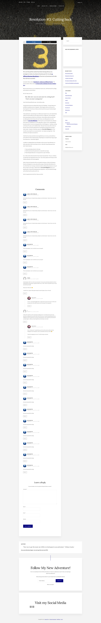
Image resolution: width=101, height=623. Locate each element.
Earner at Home (39, 23)
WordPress (58, 619)
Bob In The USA (27, 2)
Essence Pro (47, 619)
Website (24, 519)
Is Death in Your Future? (69, 78)
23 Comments (62, 23)
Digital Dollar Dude (68, 95)
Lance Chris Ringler (32, 206)
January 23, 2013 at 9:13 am (32, 245)
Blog (66, 93)
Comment (25, 489)
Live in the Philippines (32, 120)
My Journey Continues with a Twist (71, 80)
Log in (62, 619)
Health (66, 100)
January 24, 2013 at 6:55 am (32, 311)
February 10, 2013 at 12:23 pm (33, 466)
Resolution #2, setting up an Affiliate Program (43, 81)
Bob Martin (30, 244)
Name (24, 506)
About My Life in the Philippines (72, 124)
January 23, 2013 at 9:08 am (33, 207)
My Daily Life (67, 107)
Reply (25, 202)
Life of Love (67, 102)
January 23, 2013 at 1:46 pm (37, 298)
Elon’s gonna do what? (69, 73)
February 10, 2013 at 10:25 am (33, 354)
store (66, 112)
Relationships (67, 110)
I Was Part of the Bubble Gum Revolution (72, 83)
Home (66, 120)
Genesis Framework (53, 619)
